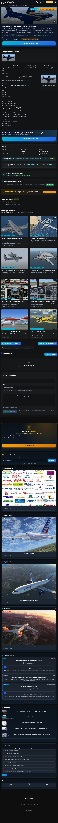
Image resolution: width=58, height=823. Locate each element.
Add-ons (4, 5)
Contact (22, 802)
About (27, 802)
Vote (5, 775)
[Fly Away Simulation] (7, 2)
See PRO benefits (48, 192)
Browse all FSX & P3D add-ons (11, 343)
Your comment (7, 393)
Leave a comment (51, 354)
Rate (13, 35)
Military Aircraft (29, 5)
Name (5, 378)
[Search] (37, 2)
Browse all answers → (29, 702)
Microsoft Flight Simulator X (15, 5)
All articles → (29, 740)
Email (4, 384)
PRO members (50, 158)
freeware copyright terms (32, 164)
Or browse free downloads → (29, 449)
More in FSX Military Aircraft (48, 343)
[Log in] (43, 2)
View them (50, 184)
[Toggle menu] (55, 2)
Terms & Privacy (34, 802)
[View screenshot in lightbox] (54, 21)
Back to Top (29, 810)
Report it (51, 164)
